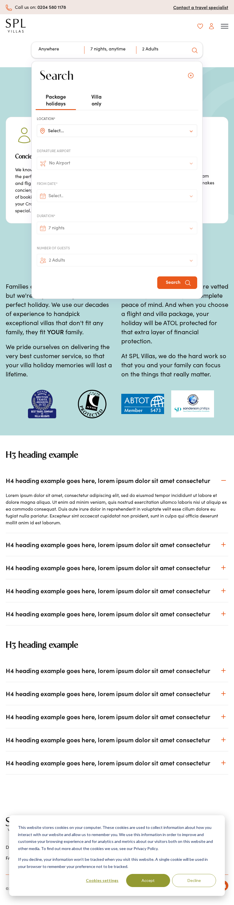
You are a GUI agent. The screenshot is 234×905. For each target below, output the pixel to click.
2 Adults (57, 260)
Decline (194, 880)
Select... (56, 130)
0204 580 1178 (51, 7)
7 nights (56, 228)
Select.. (56, 195)
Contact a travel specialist (200, 7)
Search (173, 282)
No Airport (59, 163)
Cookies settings (102, 880)
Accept (148, 880)
